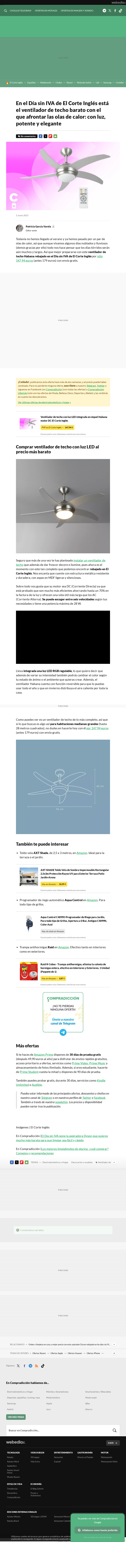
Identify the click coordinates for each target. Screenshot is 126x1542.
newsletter (61, 1102)
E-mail (55, 136)
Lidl (97, 82)
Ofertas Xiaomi (39, 1353)
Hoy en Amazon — (54, 884)
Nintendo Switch (84, 82)
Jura (48, 1409)
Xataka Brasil (13, 1521)
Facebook (115, 10)
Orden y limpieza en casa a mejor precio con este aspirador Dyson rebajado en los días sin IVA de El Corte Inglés (70, 1344)
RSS (36, 1365)
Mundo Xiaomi (13, 1477)
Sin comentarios (28, 136)
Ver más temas (16, 1417)
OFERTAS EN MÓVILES (46, 10)
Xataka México (13, 1516)
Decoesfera (12, 1493)
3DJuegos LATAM (39, 1516)
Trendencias (12, 1488)
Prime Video (80, 1063)
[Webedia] (119, 2)
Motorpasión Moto (109, 1461)
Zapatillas (31, 82)
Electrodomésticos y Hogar (55, 1162)
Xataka (10, 1457)
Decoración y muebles (82, 1162)
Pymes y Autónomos (36, 1494)
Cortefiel (120, 82)
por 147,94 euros (97, 728)
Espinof (57, 1461)
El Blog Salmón (37, 1488)
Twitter (110, 10)
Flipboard (50, 136)
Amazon (82, 853)
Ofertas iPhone (93, 1353)
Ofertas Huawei (75, 1353)
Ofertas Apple (57, 1353)
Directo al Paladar (85, 1457)
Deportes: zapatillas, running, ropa (23, 1397)
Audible (37, 1085)
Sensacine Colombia (63, 1521)
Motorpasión (106, 1457)
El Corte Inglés (16, 82)
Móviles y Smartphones (57, 1391)
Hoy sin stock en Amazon (53, 931)
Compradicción (54, 389)
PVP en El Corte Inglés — (57, 427)
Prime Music (97, 1063)
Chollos (59, 82)
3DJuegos (35, 1457)
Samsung (107, 82)
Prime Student (29, 1072)
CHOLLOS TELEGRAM (20, 10)
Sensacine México (62, 1516)
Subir (111, 1443)
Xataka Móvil (13, 1461)
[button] (40, 226)
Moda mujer (91, 1397)
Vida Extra (35, 1461)
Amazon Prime (43, 1054)
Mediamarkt (45, 82)
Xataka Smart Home (13, 1471)
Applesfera (12, 1466)
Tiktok (120, 10)
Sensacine (58, 1457)
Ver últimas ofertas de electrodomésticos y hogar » (44, 402)
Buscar (114, 1430)
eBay (87, 1403)
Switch (10, 1409)
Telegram (104, 10)
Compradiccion (13, 1497)
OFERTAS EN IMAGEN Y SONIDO (77, 10)
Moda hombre (53, 1397)
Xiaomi (70, 82)
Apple (49, 1403)
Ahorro (88, 1409)
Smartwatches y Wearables (98, 1391)
